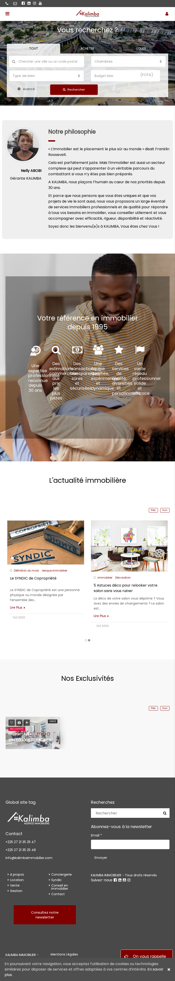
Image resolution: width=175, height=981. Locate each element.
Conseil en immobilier (59, 887)
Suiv (164, 510)
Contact (58, 894)
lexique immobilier (54, 570)
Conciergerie (61, 874)
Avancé (28, 89)
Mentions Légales (64, 954)
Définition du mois (26, 570)
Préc (153, 510)
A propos (17, 874)
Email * (96, 835)
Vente (15, 885)
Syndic (56, 880)
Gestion (16, 891)
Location (17, 880)
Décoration (123, 577)
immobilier (105, 577)
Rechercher (76, 89)
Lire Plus (16, 607)
